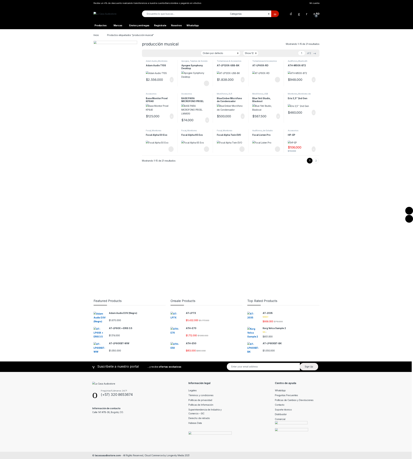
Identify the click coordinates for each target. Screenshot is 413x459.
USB (266, 94)
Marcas (118, 25)
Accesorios (151, 94)
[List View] (156, 53)
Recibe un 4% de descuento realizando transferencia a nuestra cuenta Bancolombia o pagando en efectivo (147, 3)
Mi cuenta (314, 3)
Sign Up (309, 366)
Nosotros (176, 25)
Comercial (280, 419)
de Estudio (268, 130)
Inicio (96, 35)
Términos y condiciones (200, 395)
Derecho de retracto (199, 418)
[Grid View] (146, 53)
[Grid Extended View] (151, 53)
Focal (148, 130)
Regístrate (160, 25)
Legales (192, 390)
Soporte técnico (283, 409)
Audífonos (292, 61)
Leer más (206, 83)
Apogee (185, 61)
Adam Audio (151, 61)
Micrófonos (222, 94)
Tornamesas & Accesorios (229, 61)
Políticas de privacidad (200, 400)
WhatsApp (192, 25)
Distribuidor (281, 414)
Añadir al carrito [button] (170, 79)
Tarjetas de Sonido (198, 61)
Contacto (279, 404)
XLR (230, 94)
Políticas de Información (200, 404)
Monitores (162, 61)
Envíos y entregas (139, 25)
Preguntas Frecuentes (286, 395)
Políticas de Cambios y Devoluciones (294, 400)
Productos (101, 25)
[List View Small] (160, 53)
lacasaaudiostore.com (108, 455)
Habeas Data (195, 423)
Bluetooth (302, 61)
